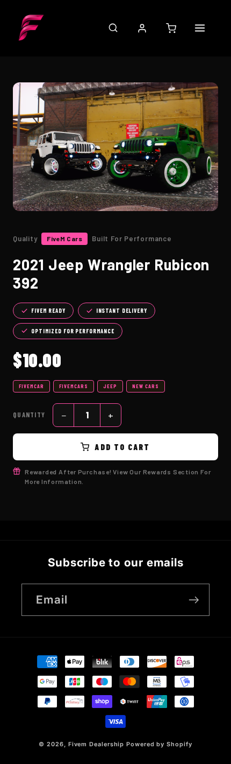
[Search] (112, 28)
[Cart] (171, 28)
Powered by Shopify (159, 744)
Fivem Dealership (96, 744)
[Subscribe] (193, 600)
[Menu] (200, 28)
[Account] (141, 28)
